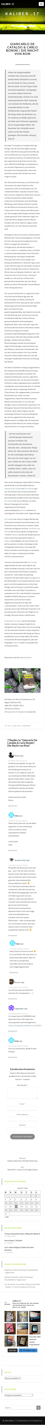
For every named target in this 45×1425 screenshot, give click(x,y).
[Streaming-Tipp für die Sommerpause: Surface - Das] (34, 1316)
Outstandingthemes (35, 1421)
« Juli (6, 1217)
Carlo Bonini (29, 488)
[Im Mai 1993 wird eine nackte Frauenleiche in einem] (34, 1341)
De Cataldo (8, 501)
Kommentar (22, 1085)
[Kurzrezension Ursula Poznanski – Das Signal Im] (22, 1341)
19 (16, 1206)
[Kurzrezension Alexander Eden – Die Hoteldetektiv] (34, 1328)
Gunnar (17, 982)
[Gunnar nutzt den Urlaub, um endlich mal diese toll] (10, 1328)
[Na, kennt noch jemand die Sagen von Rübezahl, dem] (10, 1316)
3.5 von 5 (8, 726)
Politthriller (26, 726)
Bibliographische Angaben (14, 712)
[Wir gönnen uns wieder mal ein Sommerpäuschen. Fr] (22, 1328)
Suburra (15, 535)
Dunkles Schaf (20, 860)
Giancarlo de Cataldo (12, 488)
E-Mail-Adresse (22, 1114)
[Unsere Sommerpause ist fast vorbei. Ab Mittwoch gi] (22, 1316)
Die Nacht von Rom (14, 621)
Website (22, 1125)
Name (23, 1104)
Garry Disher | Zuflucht (13, 1240)
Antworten (12, 806)
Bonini (17, 250)
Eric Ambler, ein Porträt (25, 1287)
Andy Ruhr (28, 657)
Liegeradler (19, 1008)
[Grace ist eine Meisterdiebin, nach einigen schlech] (10, 1341)
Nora (12, 58)
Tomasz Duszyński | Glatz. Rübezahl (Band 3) (22, 1234)
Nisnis (17, 756)
